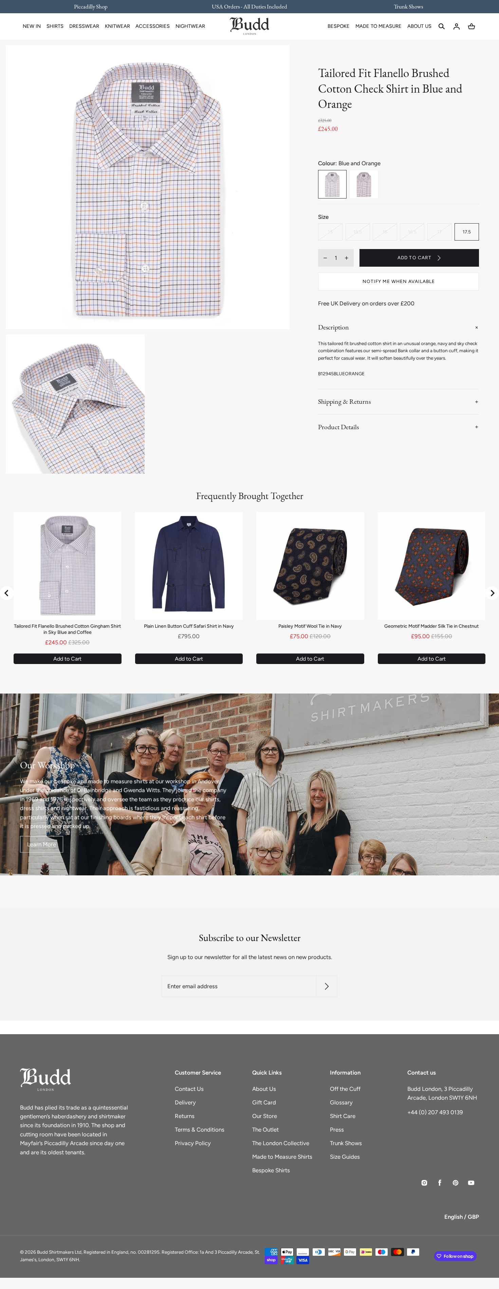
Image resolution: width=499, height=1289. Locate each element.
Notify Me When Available (399, 281)
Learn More (41, 844)
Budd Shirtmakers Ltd (59, 1252)
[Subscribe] (326, 986)
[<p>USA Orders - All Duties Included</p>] (249, 6)
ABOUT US (419, 26)
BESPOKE (339, 26)
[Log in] (456, 26)
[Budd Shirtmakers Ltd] (249, 26)
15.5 (357, 231)
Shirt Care (342, 1116)
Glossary (341, 1102)
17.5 (467, 231)
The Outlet (265, 1129)
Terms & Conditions (199, 1129)
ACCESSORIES (152, 26)
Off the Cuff (345, 1088)
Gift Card (264, 1102)
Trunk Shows (346, 1143)
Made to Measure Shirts (282, 1156)
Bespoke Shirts (271, 1170)
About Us (264, 1088)
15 (330, 231)
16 (385, 231)
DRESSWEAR (84, 26)
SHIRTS (55, 26)
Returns (185, 1116)
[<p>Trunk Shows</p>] (404, 6)
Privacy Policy (193, 1143)
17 (439, 231)
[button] (442, 26)
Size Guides (345, 1156)
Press (337, 1129)
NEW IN (32, 26)
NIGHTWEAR (190, 26)
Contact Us (189, 1088)
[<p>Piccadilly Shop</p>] (95, 6)
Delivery (185, 1102)
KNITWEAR (117, 26)
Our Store (264, 1116)
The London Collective (280, 1143)
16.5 (412, 231)
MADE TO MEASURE (378, 26)
